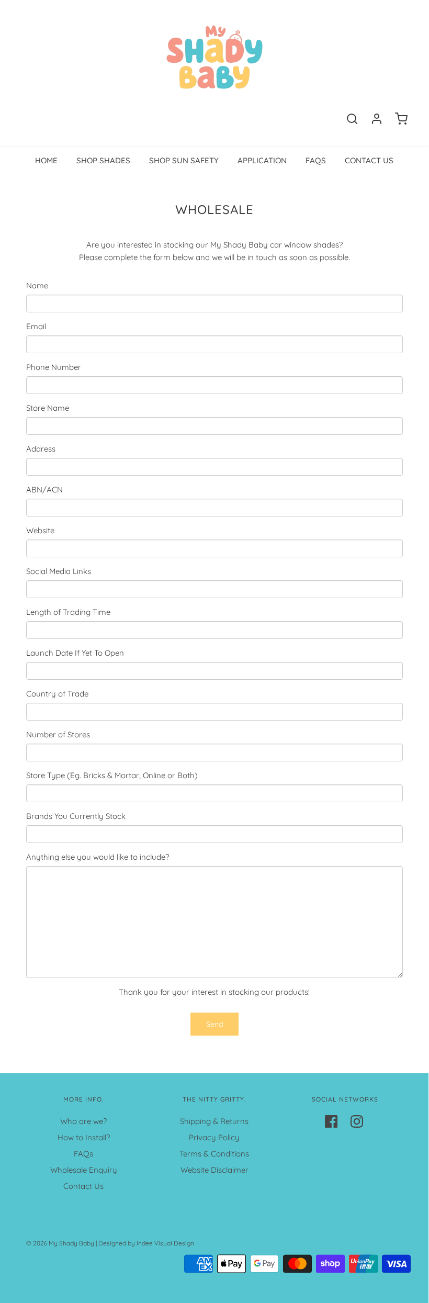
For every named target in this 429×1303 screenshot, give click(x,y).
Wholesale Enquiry (83, 1170)
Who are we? (83, 1121)
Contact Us (369, 160)
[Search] (352, 119)
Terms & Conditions (214, 1154)
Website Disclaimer (214, 1170)
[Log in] (376, 119)
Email (36, 326)
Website (40, 530)
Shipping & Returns (214, 1121)
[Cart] (401, 119)
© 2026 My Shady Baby (60, 1243)
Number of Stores (58, 734)
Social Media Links (58, 571)
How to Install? (84, 1137)
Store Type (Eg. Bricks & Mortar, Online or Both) (112, 775)
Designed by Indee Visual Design (146, 1243)
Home (46, 160)
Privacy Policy (214, 1137)
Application (262, 160)
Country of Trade (57, 694)
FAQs (316, 160)
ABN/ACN (44, 490)
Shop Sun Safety (184, 160)
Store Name (47, 408)
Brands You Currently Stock (76, 816)
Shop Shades (103, 160)
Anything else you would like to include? (97, 857)
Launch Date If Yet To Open (75, 653)
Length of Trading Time (68, 612)
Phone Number (53, 367)
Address (40, 449)
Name (37, 285)
